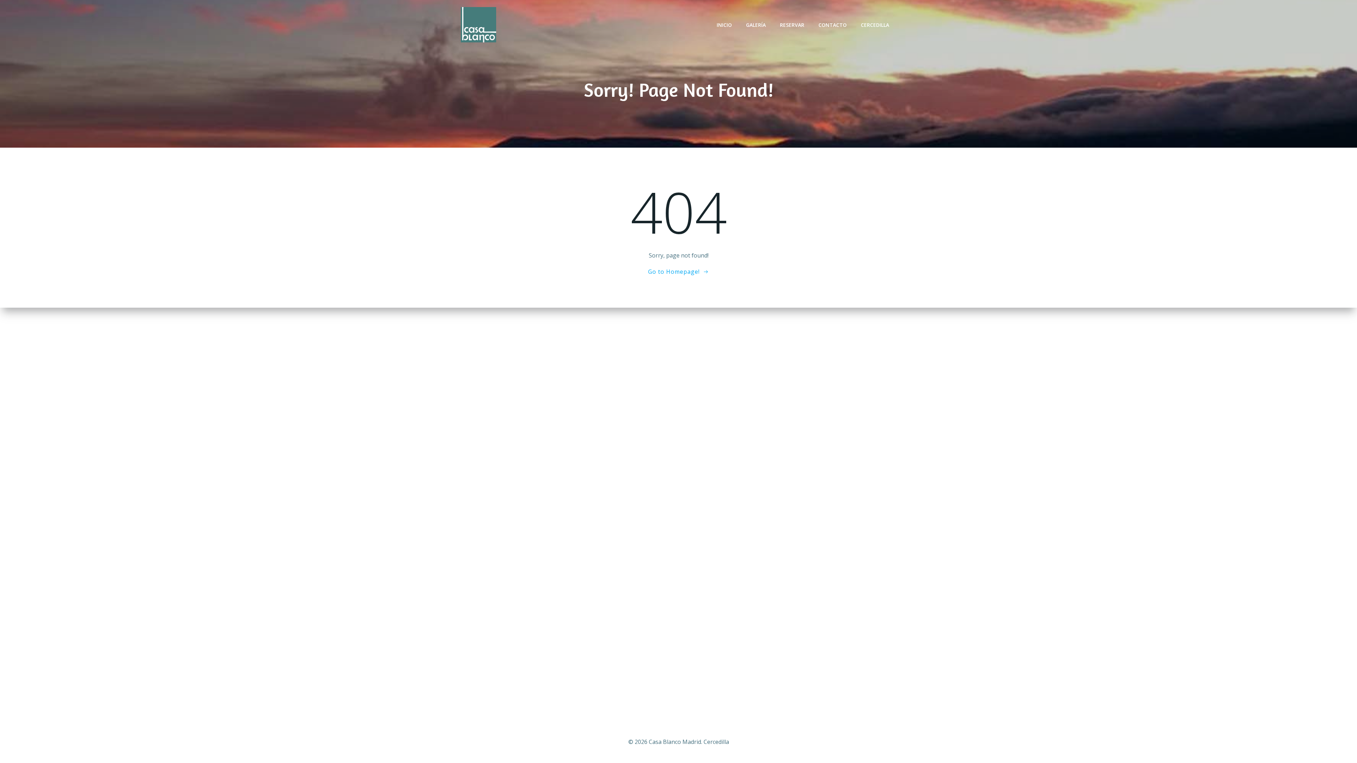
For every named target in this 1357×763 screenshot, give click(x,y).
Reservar (792, 25)
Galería (756, 25)
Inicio (724, 25)
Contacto (832, 25)
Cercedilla (875, 25)
